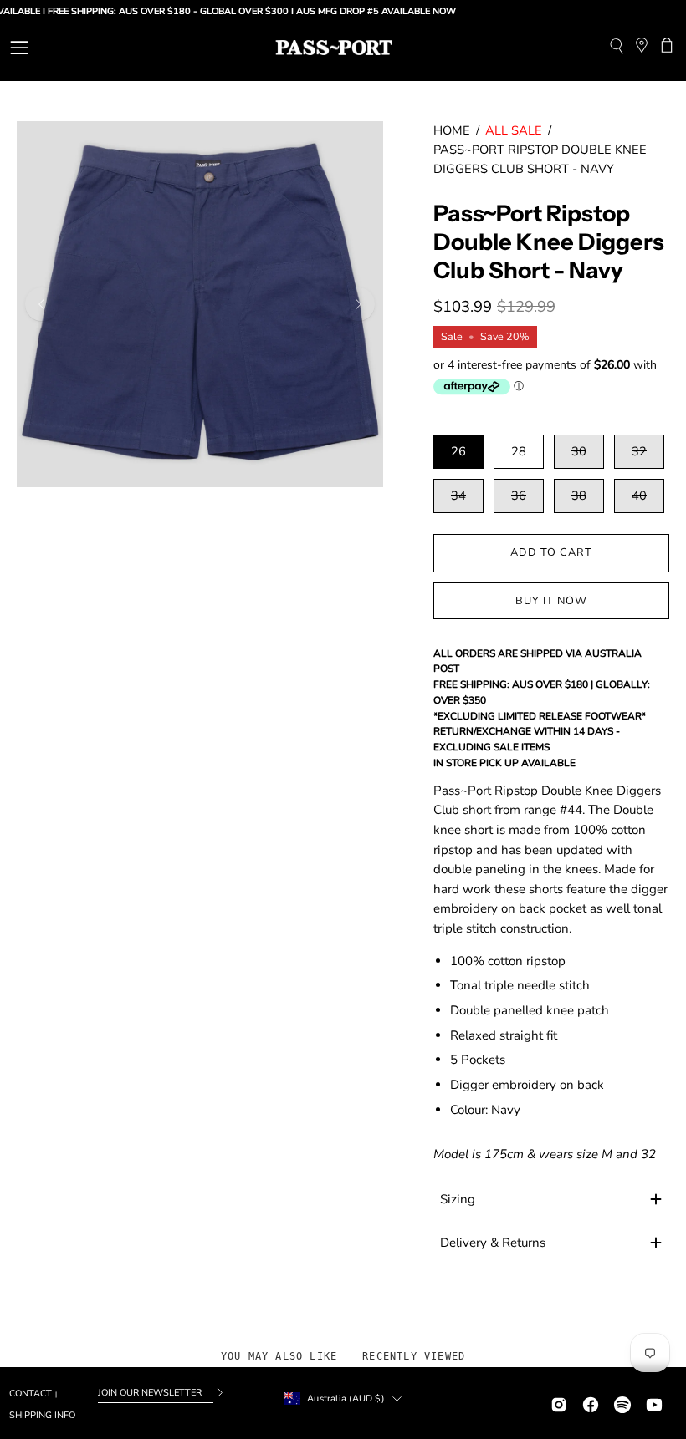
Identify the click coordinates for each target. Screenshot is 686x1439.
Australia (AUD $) (345, 1398)
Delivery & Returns (492, 1242)
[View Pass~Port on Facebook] (590, 1402)
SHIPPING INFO (42, 1415)
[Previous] (42, 304)
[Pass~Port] (333, 48)
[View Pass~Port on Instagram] (559, 1402)
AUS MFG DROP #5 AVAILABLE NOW (358, 11)
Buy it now (551, 600)
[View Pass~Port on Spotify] (622, 1402)
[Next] (358, 304)
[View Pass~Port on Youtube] (654, 1402)
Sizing (457, 1199)
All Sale (513, 130)
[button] (616, 48)
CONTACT (30, 1393)
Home (451, 130)
